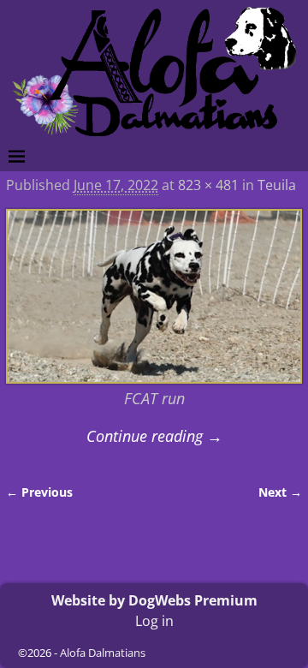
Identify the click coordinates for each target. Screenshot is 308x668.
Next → (280, 492)
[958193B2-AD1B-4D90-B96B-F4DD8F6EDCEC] (154, 296)
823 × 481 (208, 185)
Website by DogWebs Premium (154, 600)
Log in (154, 620)
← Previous (39, 492)
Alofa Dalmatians (102, 652)
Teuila (277, 185)
